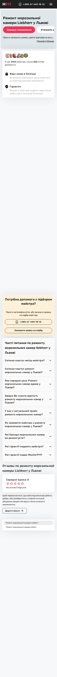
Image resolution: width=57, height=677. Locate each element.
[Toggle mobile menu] (51, 4)
